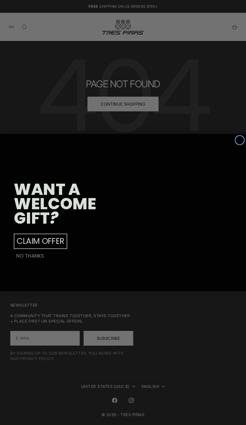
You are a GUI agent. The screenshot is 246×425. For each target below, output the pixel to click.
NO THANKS (30, 256)
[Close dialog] (239, 140)
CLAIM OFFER (40, 241)
